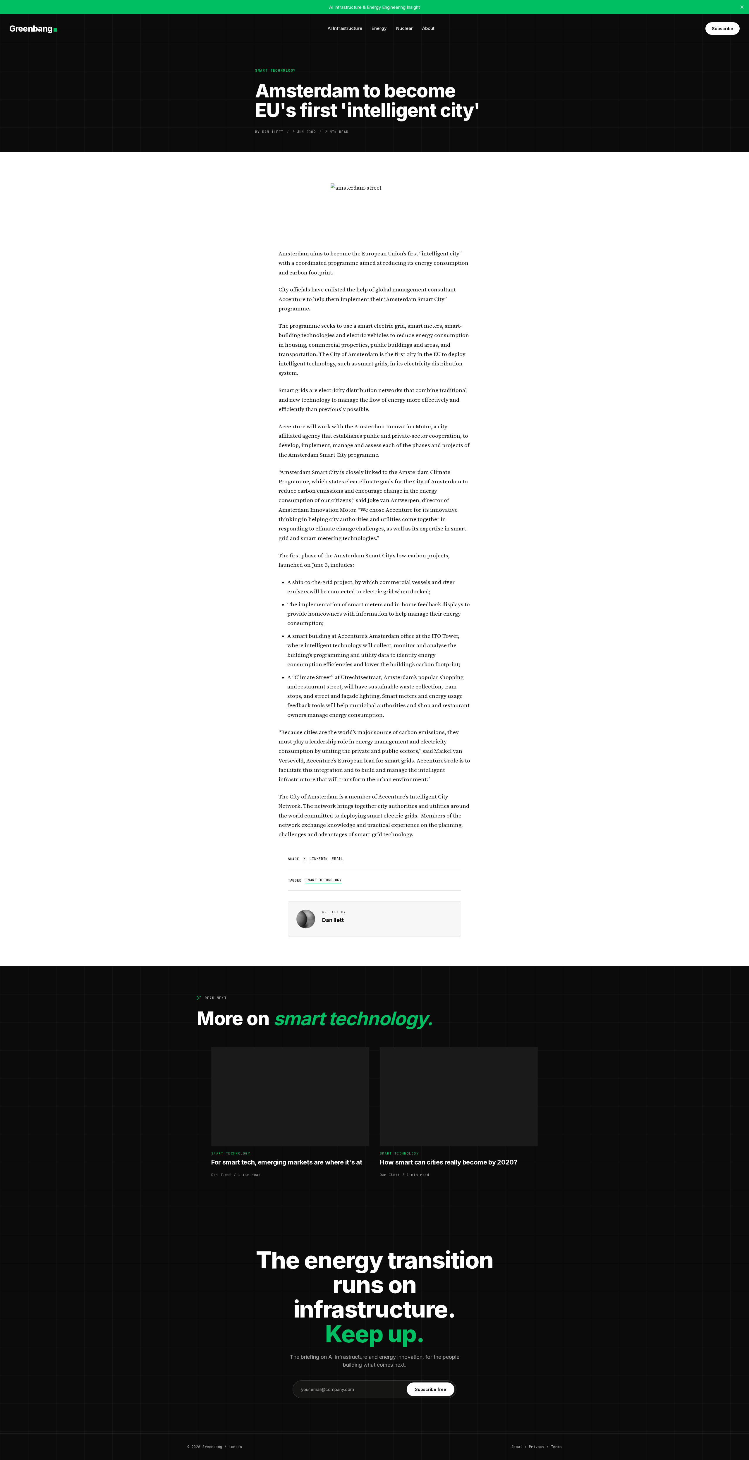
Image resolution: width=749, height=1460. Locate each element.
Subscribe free (430, 1389)
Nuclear (404, 28)
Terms (556, 1446)
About (428, 28)
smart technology (275, 70)
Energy (379, 28)
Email (337, 858)
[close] (742, 7)
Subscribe (722, 28)
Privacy (536, 1446)
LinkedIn (319, 858)
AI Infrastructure (345, 28)
